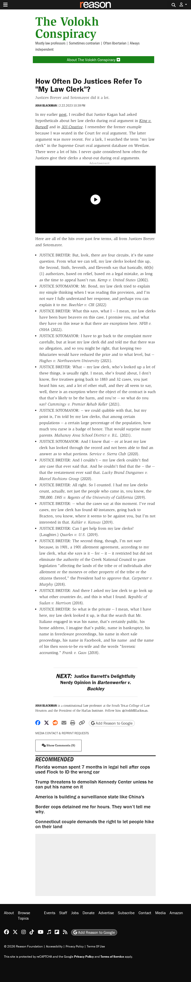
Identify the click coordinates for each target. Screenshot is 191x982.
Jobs (75, 912)
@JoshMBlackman (134, 710)
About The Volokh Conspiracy (92, 59)
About (9, 912)
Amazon (176, 912)
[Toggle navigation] (5, 4)
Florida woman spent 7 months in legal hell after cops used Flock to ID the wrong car (92, 769)
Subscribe (126, 912)
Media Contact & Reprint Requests (62, 733)
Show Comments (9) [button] (60, 745)
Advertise (106, 912)
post (62, 114)
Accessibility (54, 946)
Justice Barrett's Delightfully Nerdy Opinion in (95, 682)
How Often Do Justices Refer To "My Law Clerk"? (88, 84)
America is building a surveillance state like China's (89, 796)
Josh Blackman (46, 105)
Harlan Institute (92, 710)
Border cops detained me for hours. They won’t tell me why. (92, 809)
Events (49, 912)
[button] (183, 4)
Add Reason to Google (114, 723)
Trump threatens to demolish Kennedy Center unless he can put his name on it (94, 784)
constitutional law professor (82, 705)
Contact (145, 912)
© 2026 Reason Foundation (23, 946)
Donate (89, 912)
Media (160, 912)
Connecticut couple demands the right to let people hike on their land (94, 823)
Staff (63, 912)
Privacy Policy (75, 946)
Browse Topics (24, 915)
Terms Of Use (96, 946)
